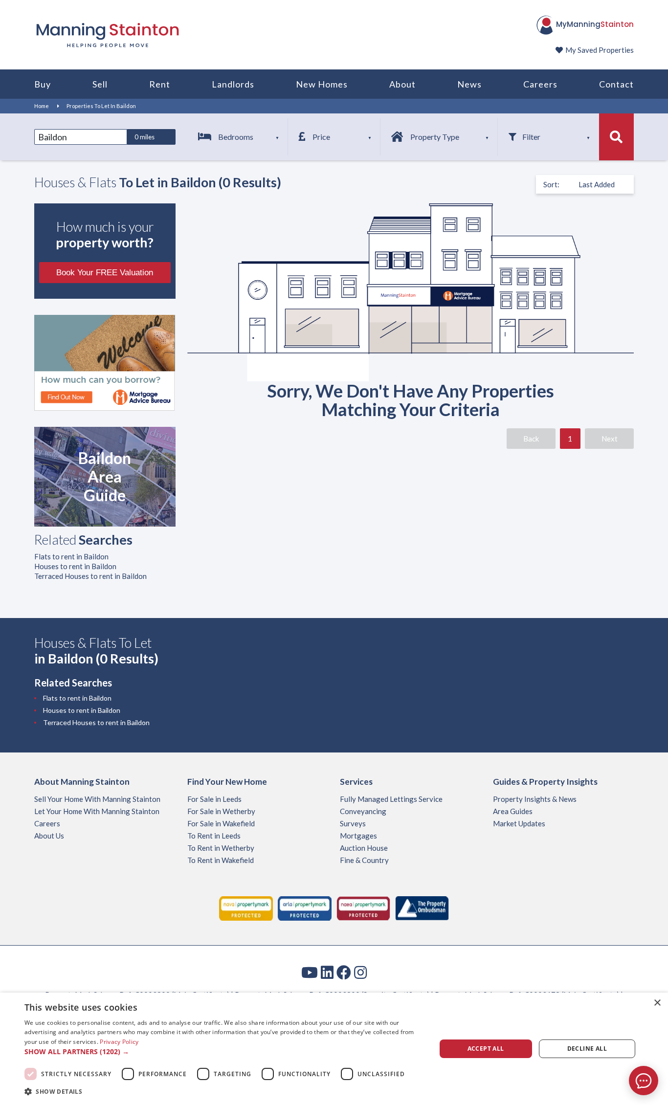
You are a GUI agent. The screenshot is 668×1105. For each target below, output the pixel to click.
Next (609, 438)
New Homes (322, 84)
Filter (531, 136)
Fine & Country (364, 860)
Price (321, 136)
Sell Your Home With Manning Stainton (97, 799)
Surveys (353, 823)
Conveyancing (363, 811)
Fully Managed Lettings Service (391, 799)
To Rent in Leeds (214, 835)
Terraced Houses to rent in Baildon (90, 576)
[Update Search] (616, 136)
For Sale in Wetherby (221, 811)
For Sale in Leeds (214, 799)
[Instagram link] (360, 972)
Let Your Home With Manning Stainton (96, 811)
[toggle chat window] (643, 1080)
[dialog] (334, 1049)
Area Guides (513, 811)
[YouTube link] (309, 972)
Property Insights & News (535, 799)
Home (41, 106)
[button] (223, 1052)
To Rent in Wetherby (220, 847)
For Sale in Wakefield (221, 823)
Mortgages (358, 835)
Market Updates (519, 823)
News (469, 84)
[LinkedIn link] (327, 972)
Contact (616, 84)
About (402, 84)
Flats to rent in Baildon (71, 556)
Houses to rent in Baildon (75, 566)
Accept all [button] (486, 1048)
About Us (49, 835)
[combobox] (80, 137)
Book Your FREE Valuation (104, 272)
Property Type (434, 136)
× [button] (657, 1003)
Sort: (551, 184)
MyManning (595, 24)
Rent (159, 84)
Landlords (233, 84)
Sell (100, 84)
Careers (540, 84)
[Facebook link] (343, 972)
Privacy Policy (119, 1042)
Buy (42, 84)
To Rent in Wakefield (220, 860)
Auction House (364, 847)
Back (531, 438)
